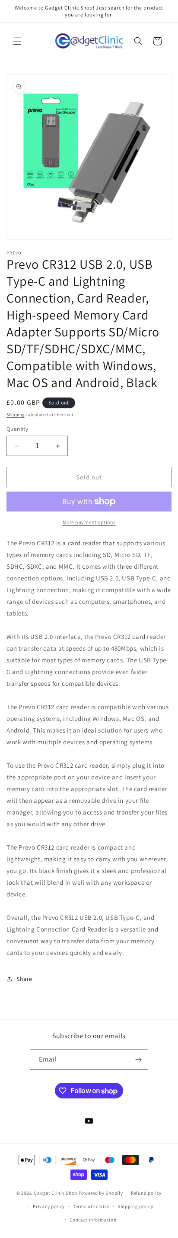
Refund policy (146, 1193)
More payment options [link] (89, 522)
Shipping (15, 414)
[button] (17, 41)
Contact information (93, 1220)
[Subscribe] (138, 1059)
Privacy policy (49, 1206)
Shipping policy (135, 1206)
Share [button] (24, 979)
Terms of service (91, 1206)
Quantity (17, 429)
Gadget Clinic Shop (56, 1193)
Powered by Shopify (101, 1193)
